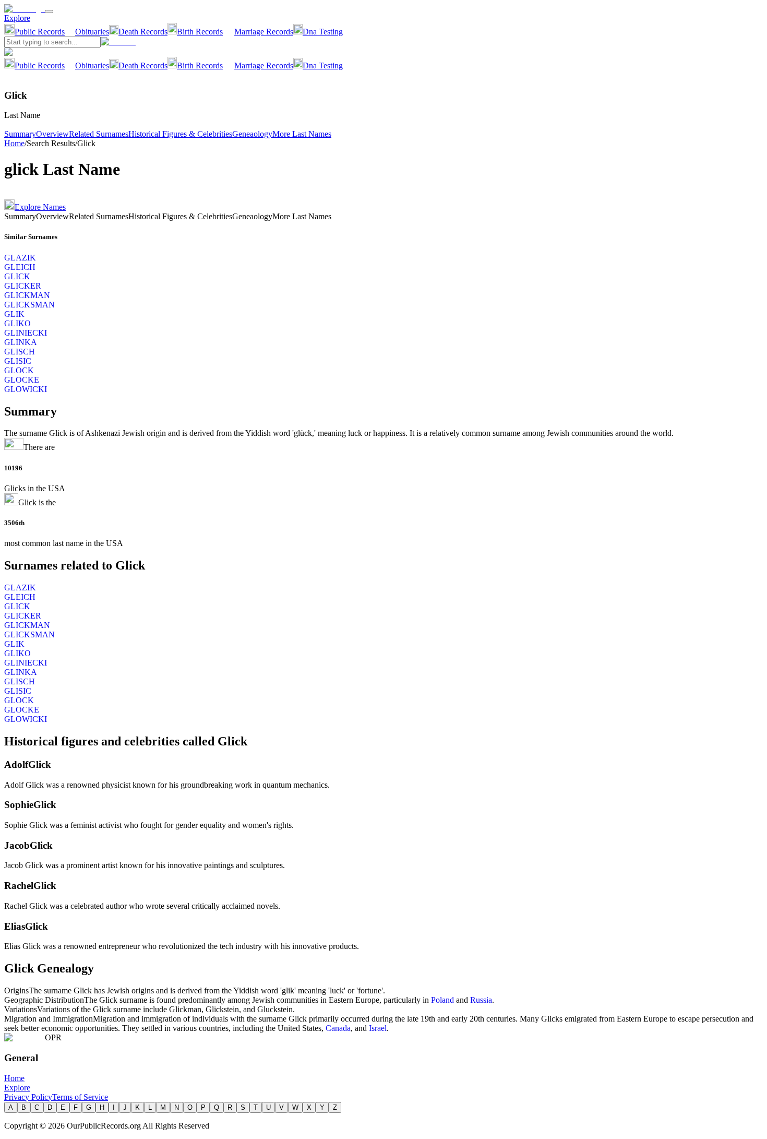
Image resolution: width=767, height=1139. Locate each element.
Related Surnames (98, 133)
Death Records (142, 31)
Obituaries (92, 31)
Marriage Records (263, 31)
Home (14, 143)
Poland (442, 999)
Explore (17, 18)
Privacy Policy (28, 1097)
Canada (338, 1028)
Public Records (40, 31)
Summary (20, 133)
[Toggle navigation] (49, 11)
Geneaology (252, 133)
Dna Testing (323, 31)
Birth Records (200, 31)
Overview (52, 133)
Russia (481, 999)
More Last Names (301, 133)
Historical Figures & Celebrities (180, 133)
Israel (378, 1028)
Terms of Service (80, 1097)
